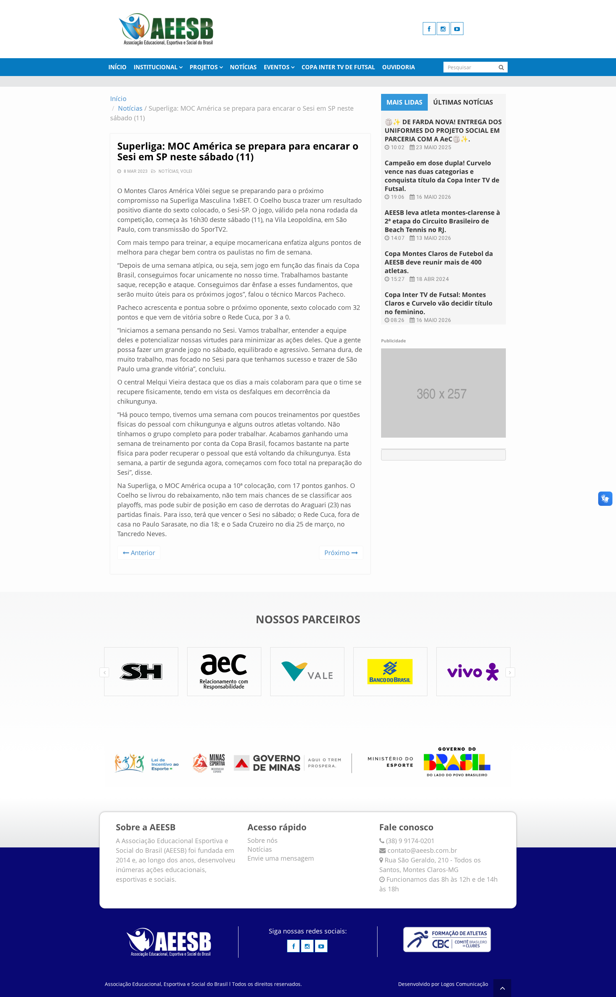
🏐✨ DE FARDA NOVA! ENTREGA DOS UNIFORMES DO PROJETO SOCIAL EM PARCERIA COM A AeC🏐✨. (443, 130)
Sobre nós (262, 840)
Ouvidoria (398, 67)
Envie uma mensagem (280, 858)
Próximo (337, 552)
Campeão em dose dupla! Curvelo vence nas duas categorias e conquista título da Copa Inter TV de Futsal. (442, 176)
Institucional (156, 67)
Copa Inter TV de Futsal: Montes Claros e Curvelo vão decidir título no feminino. (438, 303)
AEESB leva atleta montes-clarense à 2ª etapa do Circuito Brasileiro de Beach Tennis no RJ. (442, 221)
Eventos (276, 67)
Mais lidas (404, 102)
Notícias (243, 67)
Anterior (142, 552)
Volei (186, 171)
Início (117, 67)
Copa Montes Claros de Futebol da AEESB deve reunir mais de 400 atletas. (439, 262)
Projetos (204, 67)
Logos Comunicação (464, 984)
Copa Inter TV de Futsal (338, 67)
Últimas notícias (463, 102)
